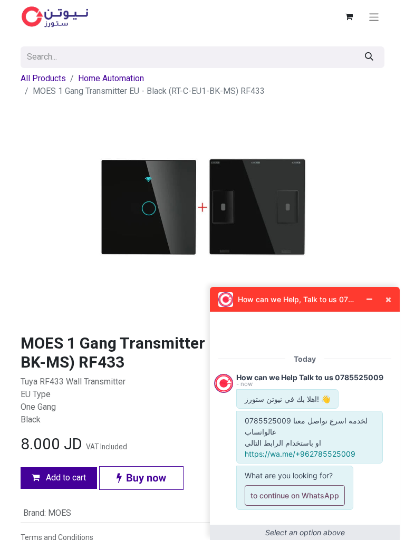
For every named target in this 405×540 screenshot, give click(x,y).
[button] (141, 478)
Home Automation (111, 78)
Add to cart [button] (65, 477)
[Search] (369, 57)
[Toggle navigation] (374, 16)
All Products (43, 78)
